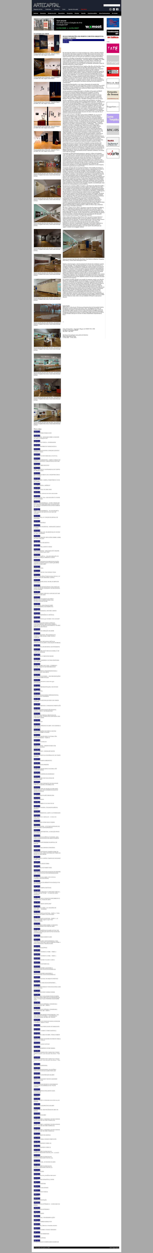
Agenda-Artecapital (73, 9)
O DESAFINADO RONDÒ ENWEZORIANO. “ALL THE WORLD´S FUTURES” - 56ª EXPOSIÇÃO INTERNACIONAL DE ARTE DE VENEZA (46, 1015)
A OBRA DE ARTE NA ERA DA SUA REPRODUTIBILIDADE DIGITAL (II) (43, 1157)
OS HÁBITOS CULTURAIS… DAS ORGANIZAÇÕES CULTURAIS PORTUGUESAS (47, 676)
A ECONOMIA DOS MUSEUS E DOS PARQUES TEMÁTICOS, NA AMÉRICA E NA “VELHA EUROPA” (46, 1084)
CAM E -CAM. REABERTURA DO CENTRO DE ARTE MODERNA (47, 532)
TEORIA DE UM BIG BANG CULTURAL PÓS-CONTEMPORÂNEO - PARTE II (45, 736)
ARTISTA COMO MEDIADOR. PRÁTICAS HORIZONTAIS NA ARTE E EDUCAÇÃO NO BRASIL (47, 641)
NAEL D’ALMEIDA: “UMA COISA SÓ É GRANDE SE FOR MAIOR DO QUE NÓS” (46, 551)
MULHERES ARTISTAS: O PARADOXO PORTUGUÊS (47, 705)
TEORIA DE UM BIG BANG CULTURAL (45, 769)
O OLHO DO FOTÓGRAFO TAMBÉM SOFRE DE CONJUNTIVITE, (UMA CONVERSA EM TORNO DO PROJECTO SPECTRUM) (47, 852)
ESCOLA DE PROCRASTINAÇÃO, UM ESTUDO (46, 686)
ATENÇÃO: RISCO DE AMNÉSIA (42, 1134)
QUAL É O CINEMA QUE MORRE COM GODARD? (47, 618)
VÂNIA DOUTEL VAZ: (47, 497)
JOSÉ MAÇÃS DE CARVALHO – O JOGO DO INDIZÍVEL (45, 817)
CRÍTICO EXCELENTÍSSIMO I (41, 1208)
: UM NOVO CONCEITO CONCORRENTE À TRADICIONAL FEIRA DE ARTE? (47, 898)
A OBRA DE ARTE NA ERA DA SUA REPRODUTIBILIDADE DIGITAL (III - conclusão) (46, 1151)
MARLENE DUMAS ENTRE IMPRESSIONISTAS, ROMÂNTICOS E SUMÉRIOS (46, 695)
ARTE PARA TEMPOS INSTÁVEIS (42, 887)
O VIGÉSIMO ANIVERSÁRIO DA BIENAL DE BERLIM (45, 842)
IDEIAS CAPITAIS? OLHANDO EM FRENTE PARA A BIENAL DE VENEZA (47, 1039)
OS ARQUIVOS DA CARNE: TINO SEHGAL (45, 877)
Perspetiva (70, 13)
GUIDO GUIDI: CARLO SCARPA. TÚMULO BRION (47, 1034)
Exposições (61, 13)
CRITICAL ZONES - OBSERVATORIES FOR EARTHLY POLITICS (45, 746)
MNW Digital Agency (114, 1247)
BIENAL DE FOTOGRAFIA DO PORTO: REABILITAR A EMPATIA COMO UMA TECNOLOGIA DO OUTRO (44, 599)
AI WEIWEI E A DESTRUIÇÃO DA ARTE (44, 1074)
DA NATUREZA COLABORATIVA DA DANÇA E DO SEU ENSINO (47, 882)
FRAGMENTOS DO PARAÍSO (41, 764)
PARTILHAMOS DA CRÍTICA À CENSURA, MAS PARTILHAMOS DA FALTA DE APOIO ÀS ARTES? (46, 837)
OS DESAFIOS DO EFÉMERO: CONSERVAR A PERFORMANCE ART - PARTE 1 (45, 1009)
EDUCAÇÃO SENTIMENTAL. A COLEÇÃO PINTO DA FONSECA (46, 832)
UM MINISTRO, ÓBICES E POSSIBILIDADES (45, 1225)
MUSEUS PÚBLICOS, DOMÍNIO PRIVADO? (45, 1174)
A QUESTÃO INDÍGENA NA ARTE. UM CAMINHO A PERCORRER (47, 726)
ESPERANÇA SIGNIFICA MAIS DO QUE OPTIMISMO (44, 681)
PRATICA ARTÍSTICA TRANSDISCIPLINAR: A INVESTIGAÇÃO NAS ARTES (45, 671)
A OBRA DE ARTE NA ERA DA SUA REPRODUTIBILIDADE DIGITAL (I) (43, 1166)
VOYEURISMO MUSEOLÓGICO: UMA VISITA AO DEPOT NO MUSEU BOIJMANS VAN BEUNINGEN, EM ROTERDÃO (47, 587)
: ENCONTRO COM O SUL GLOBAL (47, 475)
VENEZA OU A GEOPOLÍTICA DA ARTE (44, 1105)
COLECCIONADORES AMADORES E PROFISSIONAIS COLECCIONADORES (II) (45, 968)
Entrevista (43, 13)
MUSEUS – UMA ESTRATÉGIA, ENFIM (44, 1178)
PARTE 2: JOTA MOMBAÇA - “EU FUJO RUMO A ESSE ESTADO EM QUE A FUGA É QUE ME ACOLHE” (46, 511)
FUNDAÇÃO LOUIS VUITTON (41, 1043)
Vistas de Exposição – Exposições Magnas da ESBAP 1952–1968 (79, 328)
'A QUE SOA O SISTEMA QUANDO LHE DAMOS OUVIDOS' (46, 700)
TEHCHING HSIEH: (47, 593)
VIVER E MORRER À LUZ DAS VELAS (44, 802)
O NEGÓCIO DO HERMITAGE (41, 1233)
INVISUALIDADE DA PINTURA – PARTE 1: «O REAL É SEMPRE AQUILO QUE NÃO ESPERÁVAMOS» (46, 919)
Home (63, 9)
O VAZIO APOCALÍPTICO (40, 947)
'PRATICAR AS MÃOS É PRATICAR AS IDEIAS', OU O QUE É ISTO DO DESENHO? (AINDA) (47, 576)
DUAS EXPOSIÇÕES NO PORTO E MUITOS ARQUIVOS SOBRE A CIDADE (45, 731)
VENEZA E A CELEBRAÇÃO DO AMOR (44, 630)
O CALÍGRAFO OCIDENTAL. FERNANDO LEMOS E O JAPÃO (47, 527)
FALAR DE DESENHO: (45, 635)
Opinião (83, 13)
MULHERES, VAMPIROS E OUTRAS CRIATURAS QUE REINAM (46, 660)
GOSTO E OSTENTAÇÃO (40, 1199)
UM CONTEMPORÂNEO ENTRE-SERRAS (44, 1047)
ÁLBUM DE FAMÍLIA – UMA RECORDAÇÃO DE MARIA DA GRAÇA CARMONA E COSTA (46, 556)
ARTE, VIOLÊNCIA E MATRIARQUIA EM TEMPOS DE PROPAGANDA (47, 469)
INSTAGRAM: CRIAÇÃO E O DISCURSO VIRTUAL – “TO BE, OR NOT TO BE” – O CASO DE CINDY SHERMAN (47, 892)
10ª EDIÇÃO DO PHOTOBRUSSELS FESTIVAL (46, 455)
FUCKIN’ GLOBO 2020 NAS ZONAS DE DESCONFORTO (44, 778)
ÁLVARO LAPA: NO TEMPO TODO (43, 867)
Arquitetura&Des (92, 13)
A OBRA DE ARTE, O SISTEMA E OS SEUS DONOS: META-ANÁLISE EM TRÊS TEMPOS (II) (47, 1124)
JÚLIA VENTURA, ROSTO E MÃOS (43, 546)
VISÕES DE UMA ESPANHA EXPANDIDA (44, 847)
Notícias (36, 13)
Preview (77, 13)
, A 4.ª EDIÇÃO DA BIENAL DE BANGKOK (46, 517)
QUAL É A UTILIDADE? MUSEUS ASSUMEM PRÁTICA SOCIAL (45, 1079)
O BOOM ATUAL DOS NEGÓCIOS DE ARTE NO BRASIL (46, 1110)
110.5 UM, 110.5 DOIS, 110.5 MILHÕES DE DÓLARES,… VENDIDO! (45, 908)
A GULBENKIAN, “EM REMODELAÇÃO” (44, 1216)
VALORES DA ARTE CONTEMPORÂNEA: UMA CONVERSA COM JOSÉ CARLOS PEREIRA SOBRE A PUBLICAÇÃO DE (47, 941)
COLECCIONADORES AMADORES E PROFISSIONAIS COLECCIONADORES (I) (44, 973)
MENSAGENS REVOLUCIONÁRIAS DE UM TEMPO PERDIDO (47, 755)
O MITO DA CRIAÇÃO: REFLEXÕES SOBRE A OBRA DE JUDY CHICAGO (47, 537)
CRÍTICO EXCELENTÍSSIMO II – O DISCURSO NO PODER (47, 1204)
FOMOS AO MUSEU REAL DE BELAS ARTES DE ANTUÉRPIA (46, 581)
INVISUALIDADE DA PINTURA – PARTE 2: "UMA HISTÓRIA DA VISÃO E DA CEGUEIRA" (46, 913)
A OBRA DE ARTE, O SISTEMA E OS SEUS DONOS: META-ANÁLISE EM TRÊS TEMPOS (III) (47, 1119)
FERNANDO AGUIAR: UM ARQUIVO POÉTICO (46, 978)
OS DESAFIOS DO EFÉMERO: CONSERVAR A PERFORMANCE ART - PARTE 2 (45, 1004)
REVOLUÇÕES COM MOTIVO (41, 542)
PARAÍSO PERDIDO (39, 798)
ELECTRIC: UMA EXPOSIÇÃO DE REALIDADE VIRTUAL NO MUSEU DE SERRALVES (46, 783)
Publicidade (48, 9)
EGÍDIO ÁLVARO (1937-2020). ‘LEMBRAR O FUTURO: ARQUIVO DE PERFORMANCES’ (45, 665)
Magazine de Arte (38, 9)
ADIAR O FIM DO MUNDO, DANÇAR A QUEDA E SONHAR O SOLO (46, 450)
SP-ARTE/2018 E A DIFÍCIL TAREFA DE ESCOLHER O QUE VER (47, 858)
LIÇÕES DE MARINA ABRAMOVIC (43, 759)
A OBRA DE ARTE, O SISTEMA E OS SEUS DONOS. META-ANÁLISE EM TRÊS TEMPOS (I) (47, 1130)
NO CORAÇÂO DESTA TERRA (41, 863)
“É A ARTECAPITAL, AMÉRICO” (42, 484)
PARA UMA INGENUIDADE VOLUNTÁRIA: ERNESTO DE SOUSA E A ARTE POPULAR (45, 1069)
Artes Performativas (104, 13)
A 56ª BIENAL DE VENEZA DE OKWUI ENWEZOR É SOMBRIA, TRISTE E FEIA (47, 1021)
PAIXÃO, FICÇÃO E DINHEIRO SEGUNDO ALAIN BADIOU (47, 1100)
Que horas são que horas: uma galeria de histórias (75, 335)
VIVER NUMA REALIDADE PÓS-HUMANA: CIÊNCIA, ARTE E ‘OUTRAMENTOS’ (45, 710)
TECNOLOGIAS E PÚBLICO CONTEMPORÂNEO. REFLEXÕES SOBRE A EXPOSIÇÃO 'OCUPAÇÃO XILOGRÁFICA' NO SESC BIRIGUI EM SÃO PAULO (47, 624)
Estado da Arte (52, 13)
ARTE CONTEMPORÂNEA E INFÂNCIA (44, 614)
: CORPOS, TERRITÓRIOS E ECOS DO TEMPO (47, 480)
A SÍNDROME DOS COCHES (41, 1187)
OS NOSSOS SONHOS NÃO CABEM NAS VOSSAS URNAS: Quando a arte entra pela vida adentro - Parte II (47, 1052)
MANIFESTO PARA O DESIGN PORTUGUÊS (45, 1138)
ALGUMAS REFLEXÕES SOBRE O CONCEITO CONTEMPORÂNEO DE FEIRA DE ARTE (46, 925)
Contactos (56, 9)
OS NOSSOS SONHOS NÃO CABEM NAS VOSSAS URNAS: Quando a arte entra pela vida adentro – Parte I (47, 1059)
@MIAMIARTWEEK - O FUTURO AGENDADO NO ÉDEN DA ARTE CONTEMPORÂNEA (47, 826)
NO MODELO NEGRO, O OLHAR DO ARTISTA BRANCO (46, 807)
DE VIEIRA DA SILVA (45, 445)
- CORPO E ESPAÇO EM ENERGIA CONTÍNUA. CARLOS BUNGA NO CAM (47, 460)
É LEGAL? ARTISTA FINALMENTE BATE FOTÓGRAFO (44, 1091)
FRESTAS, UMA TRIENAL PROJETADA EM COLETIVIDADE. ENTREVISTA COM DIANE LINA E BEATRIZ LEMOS (47, 715)
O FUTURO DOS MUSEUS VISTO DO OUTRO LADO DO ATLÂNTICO (47, 987)
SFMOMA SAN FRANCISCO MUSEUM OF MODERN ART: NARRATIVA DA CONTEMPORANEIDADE (47, 872)
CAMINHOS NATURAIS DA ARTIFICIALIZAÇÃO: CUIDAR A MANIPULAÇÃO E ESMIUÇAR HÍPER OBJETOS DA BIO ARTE (46, 562)
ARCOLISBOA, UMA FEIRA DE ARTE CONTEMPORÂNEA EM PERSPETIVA (43, 605)
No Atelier (115, 13)
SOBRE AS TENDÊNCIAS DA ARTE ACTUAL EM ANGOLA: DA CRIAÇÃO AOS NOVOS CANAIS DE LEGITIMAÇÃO (47, 931)
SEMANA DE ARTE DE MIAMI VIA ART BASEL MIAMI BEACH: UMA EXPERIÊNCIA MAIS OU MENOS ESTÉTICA (46, 789)
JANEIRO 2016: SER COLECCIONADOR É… (45, 982)
